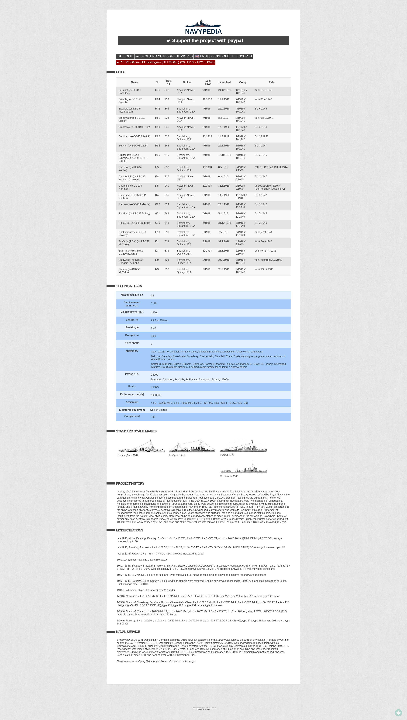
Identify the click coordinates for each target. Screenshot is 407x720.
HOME (127, 56)
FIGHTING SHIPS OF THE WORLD (167, 56)
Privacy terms (203, 709)
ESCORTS (244, 56)
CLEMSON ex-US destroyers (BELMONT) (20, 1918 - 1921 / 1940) (167, 62)
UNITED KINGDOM (213, 56)
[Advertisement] (203, 696)
